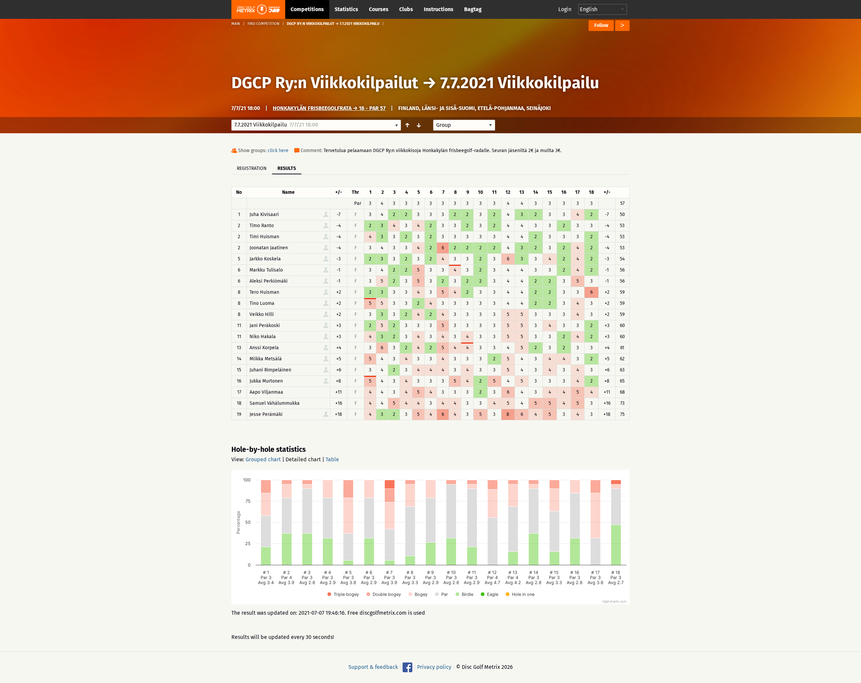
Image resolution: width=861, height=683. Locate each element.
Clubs (406, 9)
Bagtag (473, 9)
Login (564, 9)
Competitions (307, 9)
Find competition (263, 24)
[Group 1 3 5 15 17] (464, 125)
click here (278, 150)
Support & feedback (373, 667)
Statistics (346, 9)
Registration (252, 168)
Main (235, 24)
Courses (378, 9)
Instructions (438, 9)
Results (286, 168)
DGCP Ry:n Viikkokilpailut (324, 83)
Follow (601, 25)
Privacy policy (434, 667)
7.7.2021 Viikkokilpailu (519, 83)
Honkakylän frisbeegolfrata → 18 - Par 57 (329, 108)
